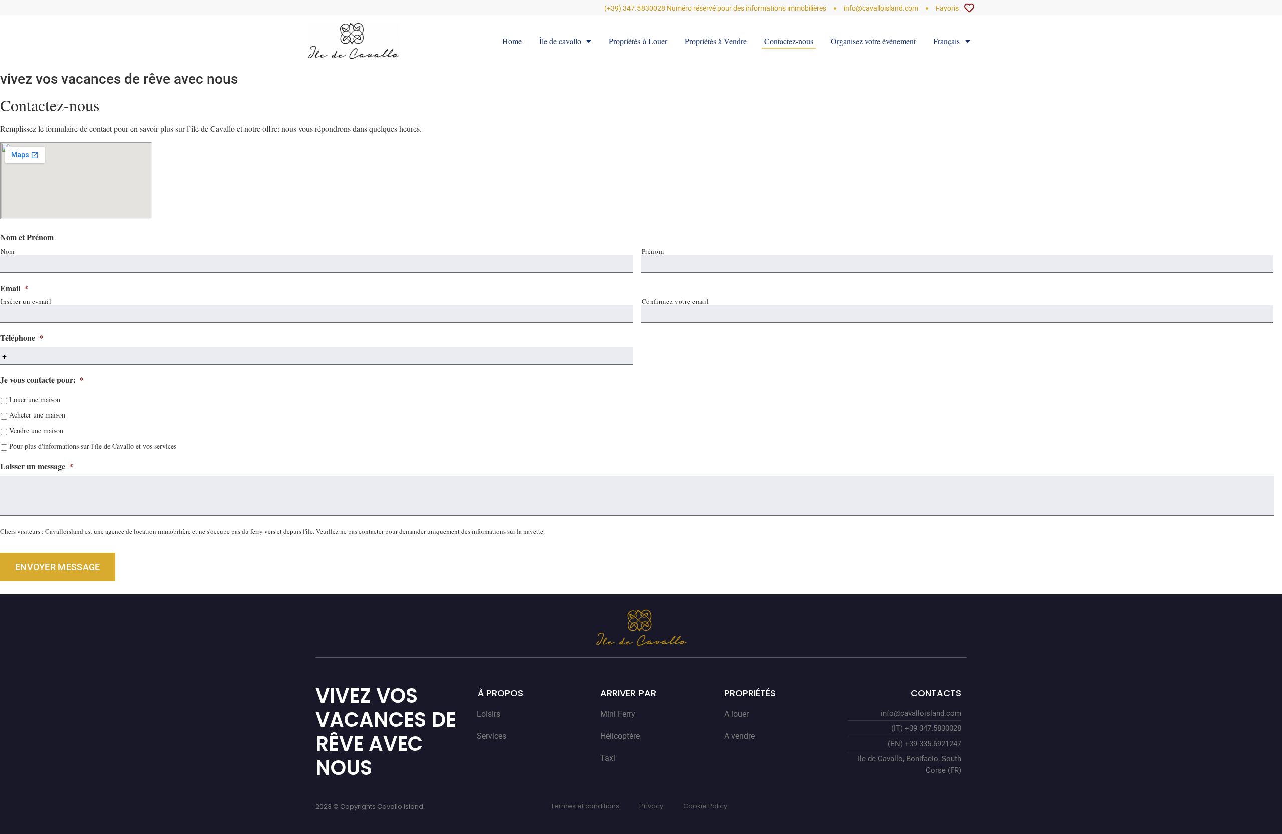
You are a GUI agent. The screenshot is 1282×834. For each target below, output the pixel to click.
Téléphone (21, 338)
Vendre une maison (36, 430)
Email (14, 288)
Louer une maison (34, 399)
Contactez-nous (788, 41)
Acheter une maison (37, 415)
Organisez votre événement (873, 41)
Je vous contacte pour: (42, 380)
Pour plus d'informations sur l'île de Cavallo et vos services (92, 446)
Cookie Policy (705, 806)
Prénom (653, 251)
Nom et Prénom (27, 237)
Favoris (947, 8)
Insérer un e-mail (26, 301)
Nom (8, 251)
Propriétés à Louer (638, 41)
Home (512, 41)
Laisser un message (36, 466)
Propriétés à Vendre (716, 41)
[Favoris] (969, 8)
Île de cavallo (560, 41)
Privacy (651, 806)
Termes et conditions (585, 806)
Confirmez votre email (675, 301)
